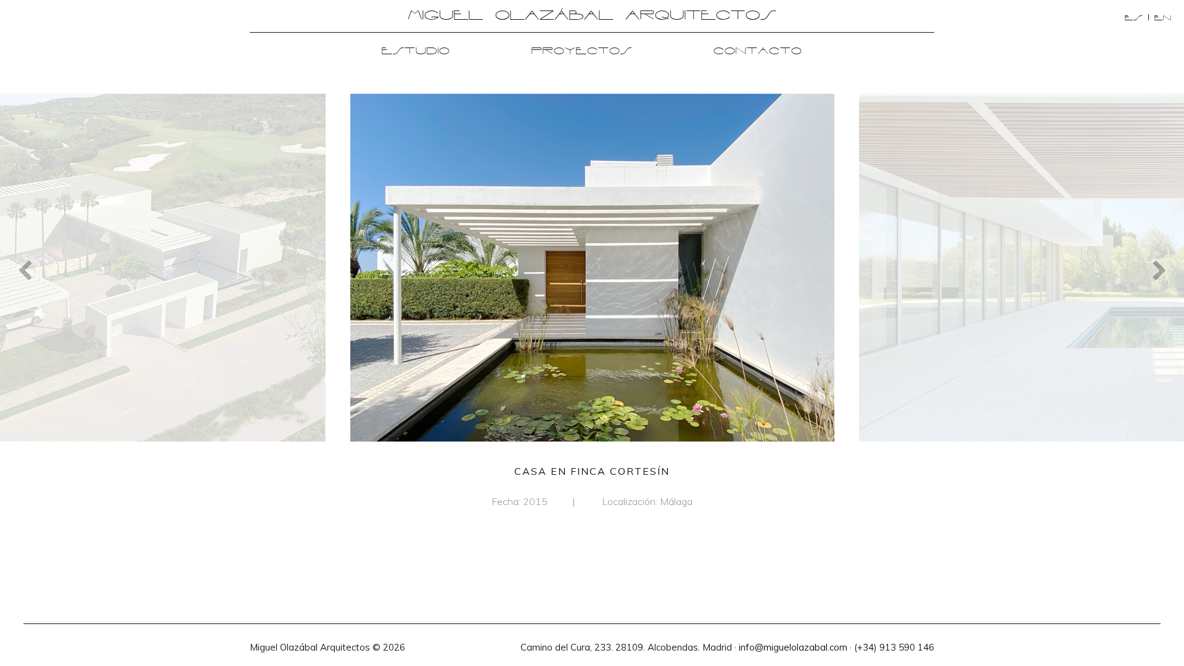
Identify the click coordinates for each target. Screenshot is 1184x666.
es (1134, 18)
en (1163, 18)
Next (1159, 269)
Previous (24, 269)
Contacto (757, 51)
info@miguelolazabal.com (793, 647)
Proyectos (582, 51)
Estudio (416, 51)
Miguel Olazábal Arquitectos (592, 16)
